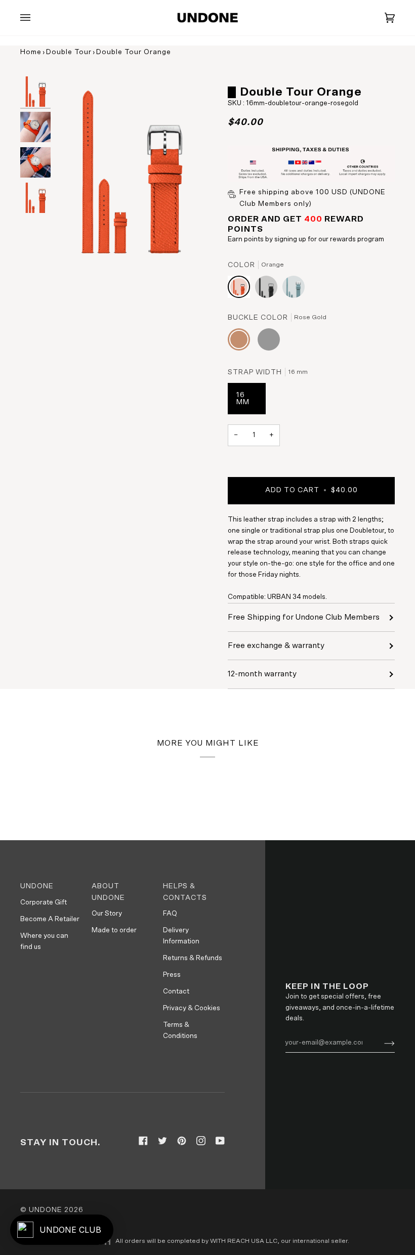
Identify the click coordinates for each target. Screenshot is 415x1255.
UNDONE (45, 1210)
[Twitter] (162, 1140)
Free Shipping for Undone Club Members (304, 617)
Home (31, 52)
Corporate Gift (43, 902)
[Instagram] (200, 1140)
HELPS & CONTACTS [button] (185, 892)
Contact (176, 991)
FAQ (170, 913)
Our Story (107, 913)
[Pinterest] (181, 1140)
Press (172, 974)
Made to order (114, 930)
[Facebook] (143, 1140)
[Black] (268, 289)
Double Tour (69, 52)
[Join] (381, 1043)
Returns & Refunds (192, 958)
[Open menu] (35, 17)
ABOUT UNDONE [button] (108, 892)
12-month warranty (262, 674)
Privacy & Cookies (191, 1008)
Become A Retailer (49, 919)
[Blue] (293, 289)
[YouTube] (220, 1140)
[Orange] (241, 289)
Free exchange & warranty (276, 645)
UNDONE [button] (37, 886)
